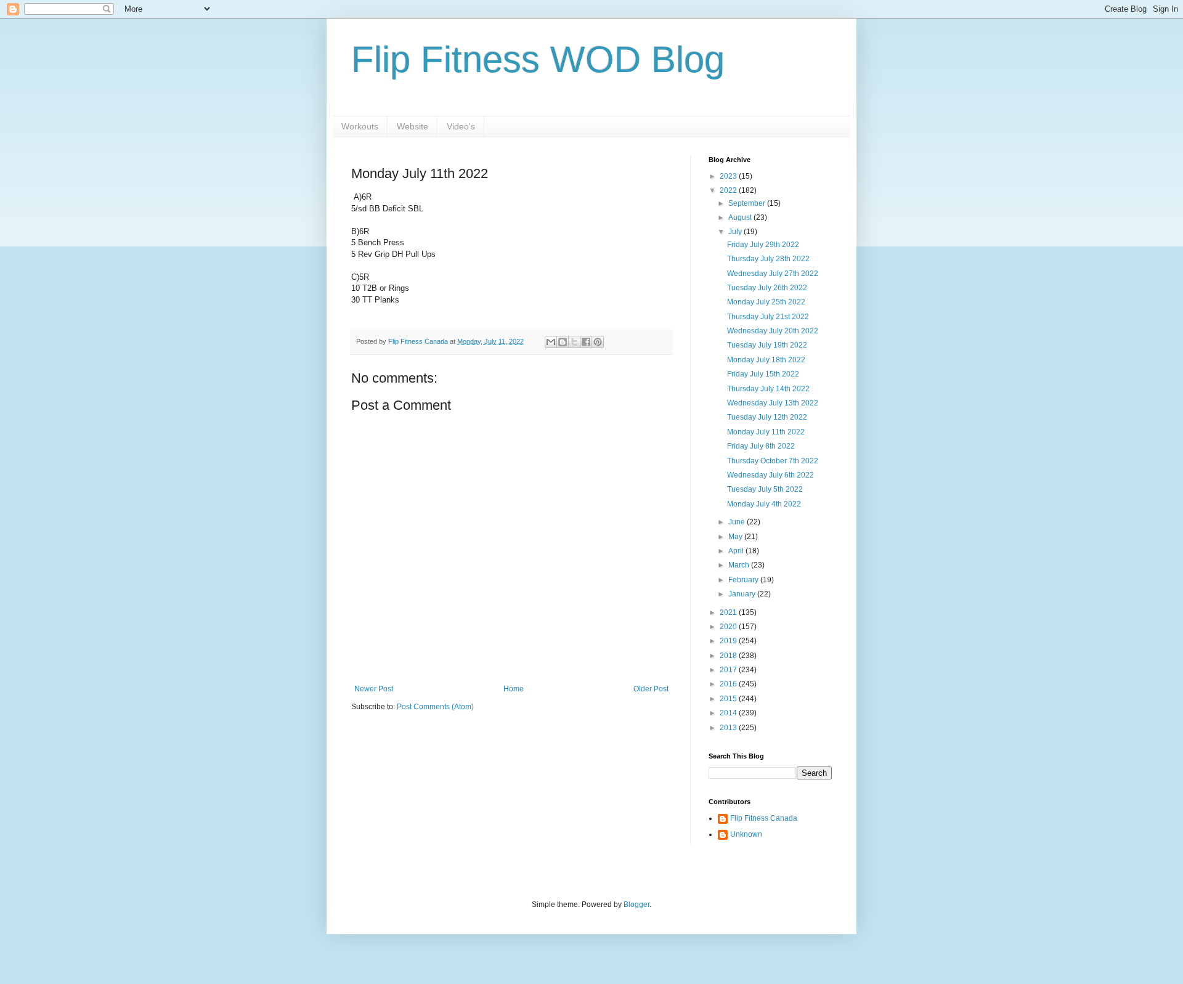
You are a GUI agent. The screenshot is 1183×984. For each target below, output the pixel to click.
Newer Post (373, 689)
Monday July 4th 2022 (764, 504)
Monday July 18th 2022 (766, 360)
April (737, 551)
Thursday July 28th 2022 (768, 258)
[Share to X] (574, 342)
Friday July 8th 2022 (761, 446)
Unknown (746, 834)
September (747, 203)
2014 (729, 713)
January (742, 594)
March (739, 565)
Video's (461, 126)
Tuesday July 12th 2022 (767, 417)
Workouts (359, 126)
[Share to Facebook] (586, 342)
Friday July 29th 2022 (763, 244)
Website (412, 126)
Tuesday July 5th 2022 (765, 489)
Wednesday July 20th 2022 (772, 331)
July (736, 231)
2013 (729, 727)
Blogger (636, 904)
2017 (729, 669)
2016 (729, 684)
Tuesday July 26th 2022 (767, 287)
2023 (729, 176)
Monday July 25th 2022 (766, 302)
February (744, 579)
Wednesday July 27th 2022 (772, 273)
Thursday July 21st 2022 (768, 316)
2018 (729, 655)
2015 (729, 698)
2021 (729, 612)
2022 (729, 190)
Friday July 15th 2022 (763, 374)
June (737, 522)
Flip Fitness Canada (763, 818)
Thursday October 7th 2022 (772, 461)
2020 (729, 626)
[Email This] (551, 342)
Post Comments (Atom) (435, 706)
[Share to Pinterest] (598, 342)
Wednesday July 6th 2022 (770, 475)
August (741, 217)
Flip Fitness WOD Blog (538, 59)
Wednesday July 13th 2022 (772, 403)
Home (513, 689)
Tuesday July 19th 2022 (767, 345)
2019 (729, 640)
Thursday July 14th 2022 (768, 388)
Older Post (651, 689)
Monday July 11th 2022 (766, 432)
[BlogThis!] (562, 342)
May (736, 536)
